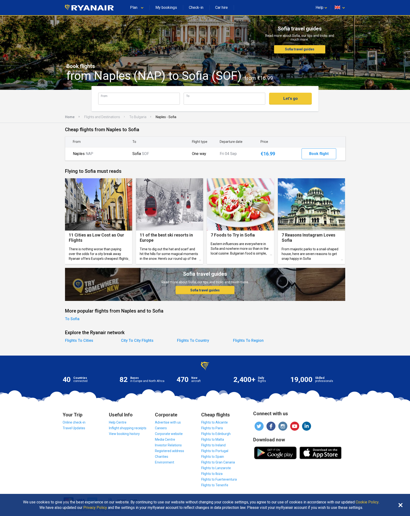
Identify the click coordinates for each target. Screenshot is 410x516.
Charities (161, 456)
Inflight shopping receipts (127, 428)
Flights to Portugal (214, 451)
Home (70, 117)
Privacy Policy (95, 508)
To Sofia (72, 319)
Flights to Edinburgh (216, 434)
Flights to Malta (212, 439)
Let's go (290, 98)
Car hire (221, 7)
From (104, 95)
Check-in (196, 7)
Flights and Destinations (102, 117)
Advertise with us (168, 422)
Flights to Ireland (213, 445)
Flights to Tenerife (214, 485)
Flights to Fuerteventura (219, 479)
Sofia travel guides (299, 49)
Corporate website (169, 434)
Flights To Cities (79, 340)
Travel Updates (74, 428)
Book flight (319, 153)
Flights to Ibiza (212, 474)
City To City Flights (137, 340)
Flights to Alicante (214, 422)
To (187, 95)
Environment (164, 462)
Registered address (169, 451)
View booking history (124, 434)
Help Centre (117, 422)
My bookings (166, 7)
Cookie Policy (367, 502)
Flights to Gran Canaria (218, 462)
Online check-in (74, 422)
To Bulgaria (137, 117)
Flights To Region (248, 340)
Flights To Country (193, 340)
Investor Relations (168, 445)
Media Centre (165, 439)
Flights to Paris (212, 428)
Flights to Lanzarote (216, 468)
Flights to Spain (212, 456)
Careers (161, 428)
